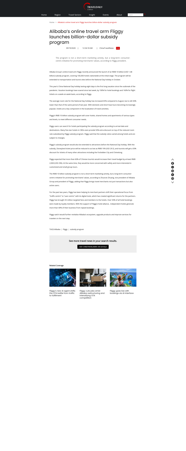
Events (106, 14)
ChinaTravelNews (106, 48)
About (119, 14)
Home (44, 14)
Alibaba (57, 229)
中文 (118, 48)
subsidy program (77, 229)
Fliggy (65, 229)
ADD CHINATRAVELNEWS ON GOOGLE (93, 247)
